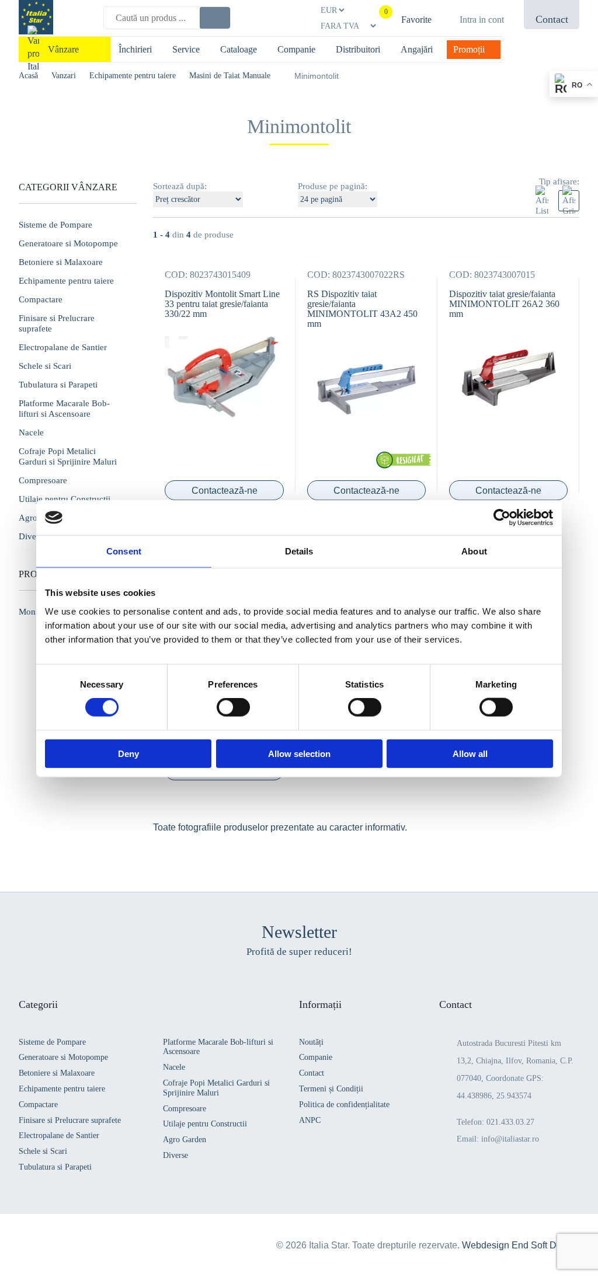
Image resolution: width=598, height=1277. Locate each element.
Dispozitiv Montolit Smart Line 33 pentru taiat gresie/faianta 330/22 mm (222, 304)
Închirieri (135, 49)
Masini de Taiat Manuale (229, 75)
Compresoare (43, 480)
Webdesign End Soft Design (520, 1245)
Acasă (28, 75)
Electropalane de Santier (63, 347)
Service (186, 49)
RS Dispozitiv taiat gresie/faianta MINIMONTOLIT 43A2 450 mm (362, 309)
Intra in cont (482, 20)
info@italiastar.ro (510, 1139)
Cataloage (238, 49)
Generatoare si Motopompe (68, 243)
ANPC (310, 1120)
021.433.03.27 (510, 1122)
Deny (128, 753)
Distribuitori (358, 49)
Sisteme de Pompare (55, 224)
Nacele (31, 432)
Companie (296, 49)
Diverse (175, 1155)
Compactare (40, 299)
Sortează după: (180, 186)
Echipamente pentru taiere (132, 75)
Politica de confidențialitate (344, 1104)
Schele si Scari (45, 366)
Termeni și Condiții (331, 1088)
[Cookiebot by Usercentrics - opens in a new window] (502, 517)
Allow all (470, 753)
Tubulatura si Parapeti (58, 384)
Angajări (417, 49)
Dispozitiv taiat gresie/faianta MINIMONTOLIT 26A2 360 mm (504, 304)
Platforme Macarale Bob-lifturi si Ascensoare (64, 408)
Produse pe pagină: (332, 186)
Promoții (469, 49)
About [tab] (474, 551)
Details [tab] (299, 551)
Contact (311, 1073)
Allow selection (299, 753)
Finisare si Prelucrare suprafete (57, 323)
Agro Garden (184, 1139)
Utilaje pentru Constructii (64, 499)
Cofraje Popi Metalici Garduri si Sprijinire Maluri (68, 456)
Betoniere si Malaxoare (61, 262)
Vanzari (63, 75)
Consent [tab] (123, 551)
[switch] (233, 707)
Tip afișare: (559, 181)
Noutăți (311, 1042)
